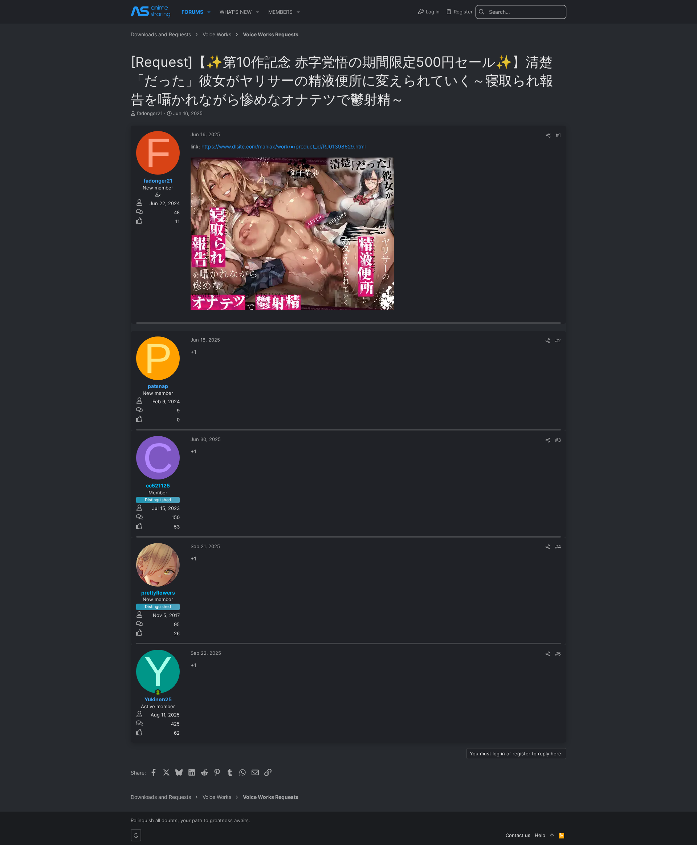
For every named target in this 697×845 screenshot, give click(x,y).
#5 (558, 654)
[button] (209, 12)
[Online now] (158, 692)
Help (540, 835)
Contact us (518, 835)
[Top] (552, 835)
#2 (558, 340)
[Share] (548, 135)
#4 (558, 547)
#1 (558, 135)
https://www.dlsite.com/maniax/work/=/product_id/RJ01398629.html (283, 146)
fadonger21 (150, 113)
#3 (558, 440)
